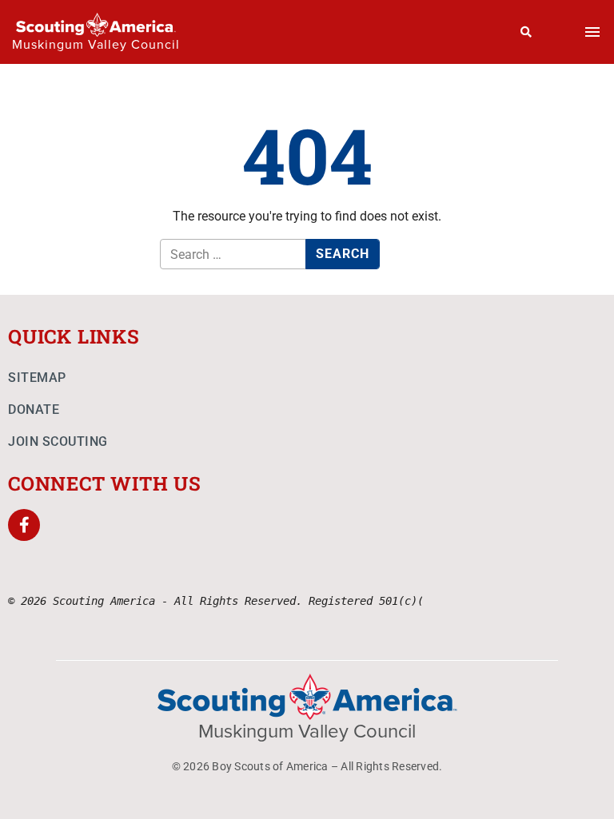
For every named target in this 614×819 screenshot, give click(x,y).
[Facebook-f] (24, 525)
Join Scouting (58, 441)
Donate (33, 409)
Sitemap (37, 377)
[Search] (526, 32)
